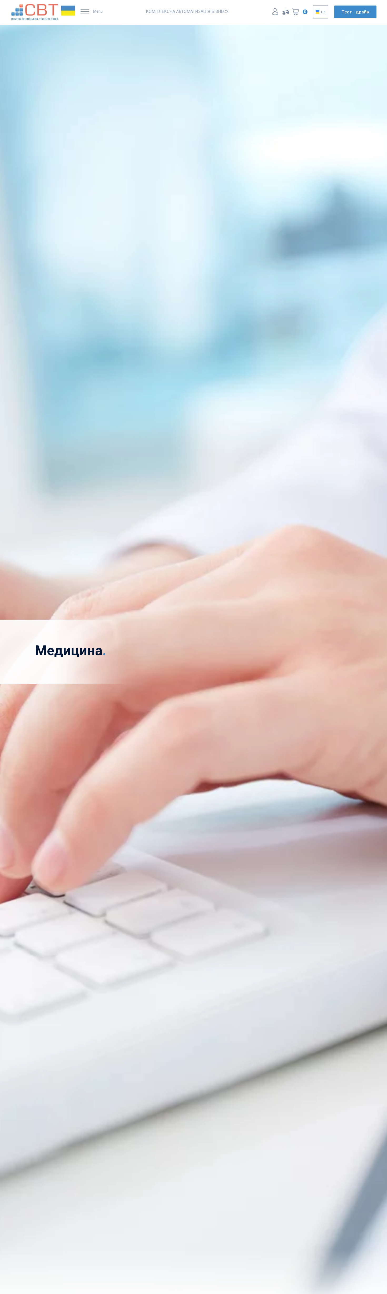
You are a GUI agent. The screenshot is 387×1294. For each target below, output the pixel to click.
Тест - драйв (355, 11)
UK (323, 12)
